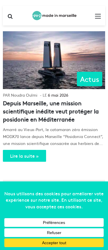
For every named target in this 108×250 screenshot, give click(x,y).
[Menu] (98, 17)
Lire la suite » (24, 155)
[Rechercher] (10, 17)
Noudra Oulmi (24, 95)
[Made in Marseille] (54, 15)
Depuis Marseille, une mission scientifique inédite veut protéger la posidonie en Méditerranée (51, 111)
